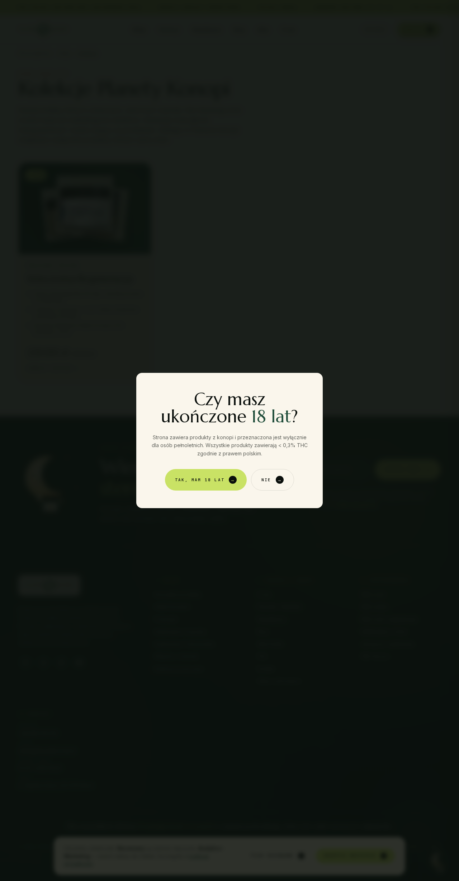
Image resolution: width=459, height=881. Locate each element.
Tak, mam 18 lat (205, 479)
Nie (271, 479)
